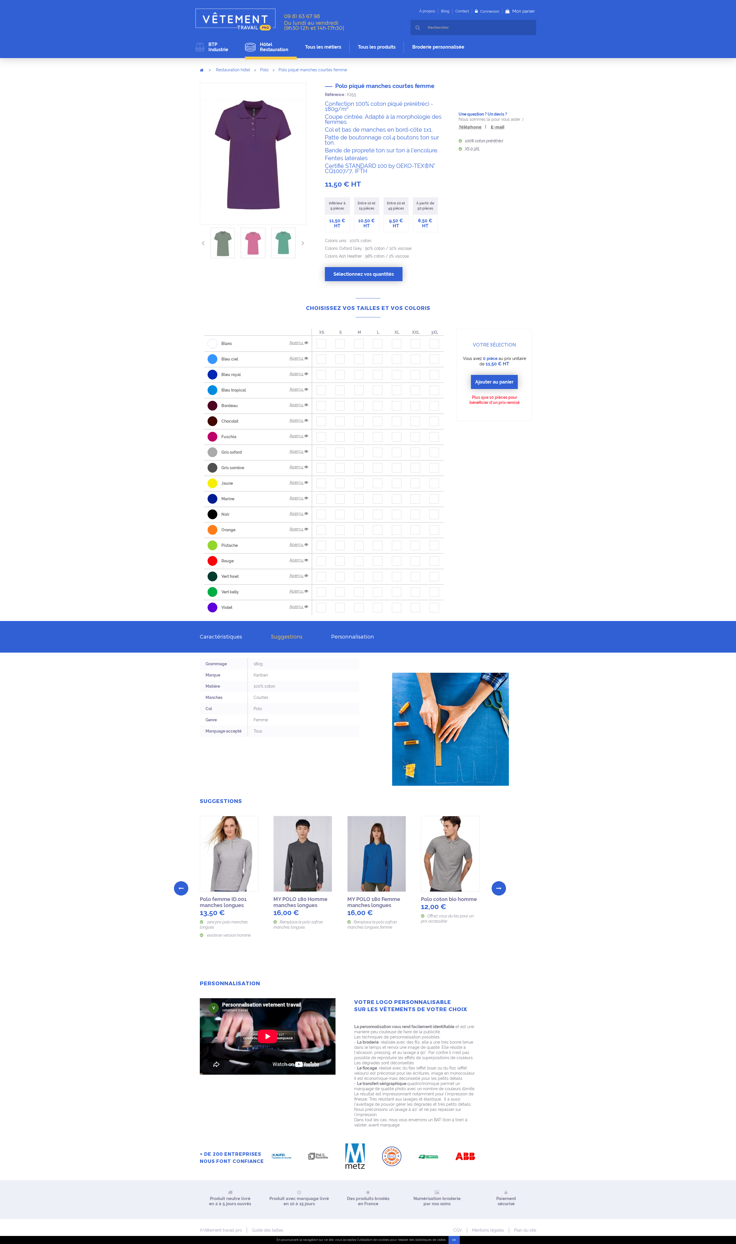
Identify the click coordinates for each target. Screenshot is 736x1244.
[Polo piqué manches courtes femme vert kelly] (283, 243)
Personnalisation (352, 636)
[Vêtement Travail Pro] (237, 19)
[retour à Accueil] (202, 70)
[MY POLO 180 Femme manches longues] (377, 854)
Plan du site (525, 1230)
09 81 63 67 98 (302, 16)
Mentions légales (488, 1230)
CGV (457, 1230)
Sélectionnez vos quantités (364, 274)
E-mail (497, 126)
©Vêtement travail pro (221, 1230)
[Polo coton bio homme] (450, 854)
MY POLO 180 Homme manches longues (300, 902)
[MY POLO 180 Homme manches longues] (303, 854)
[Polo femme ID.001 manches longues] (229, 854)
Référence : (335, 94)
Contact (462, 11)
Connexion (489, 11)
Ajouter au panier (494, 382)
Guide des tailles (267, 1230)
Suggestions (286, 636)
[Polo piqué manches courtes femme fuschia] (253, 243)
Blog (445, 11)
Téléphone (470, 126)
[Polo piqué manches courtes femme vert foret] (223, 243)
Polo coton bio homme (449, 899)
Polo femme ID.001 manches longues (223, 902)
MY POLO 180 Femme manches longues (373, 902)
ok (454, 1240)
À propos (427, 11)
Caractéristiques (221, 636)
